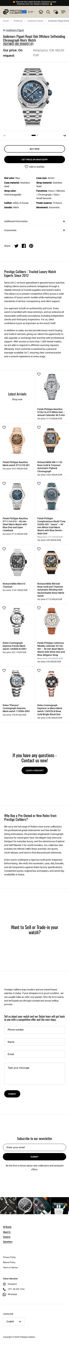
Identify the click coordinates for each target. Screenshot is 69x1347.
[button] (64, 135)
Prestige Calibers (27, 1337)
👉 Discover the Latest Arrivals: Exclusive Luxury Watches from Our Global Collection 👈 (34, 3)
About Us (7, 1232)
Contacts (6, 1236)
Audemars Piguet (35, 21)
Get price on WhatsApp (35, 159)
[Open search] (48, 12)
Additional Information (16, 221)
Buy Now (34, 149)
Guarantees (10, 230)
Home (6, 21)
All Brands (18, 21)
